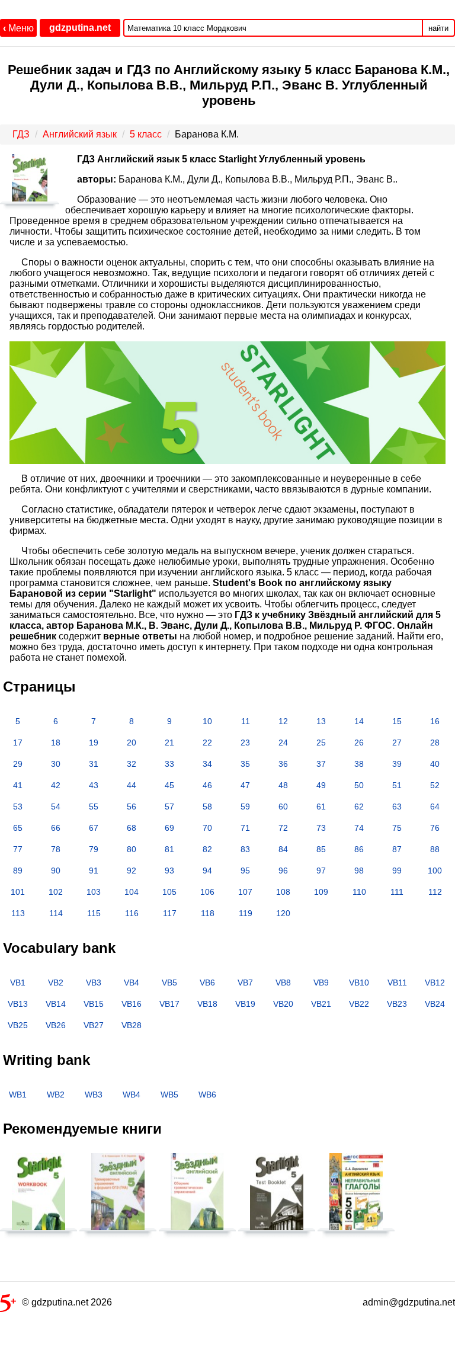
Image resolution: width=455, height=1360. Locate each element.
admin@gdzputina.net (409, 1302)
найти (438, 28)
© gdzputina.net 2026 (67, 1302)
